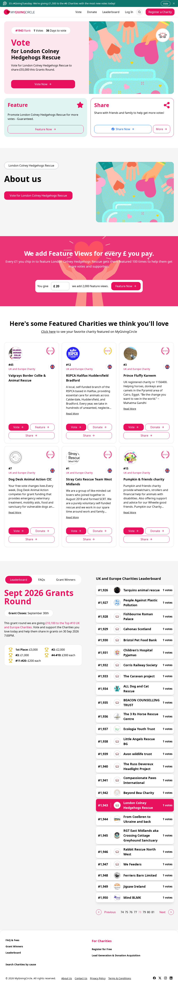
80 (148, 912)
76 (130, 912)
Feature (40, 427)
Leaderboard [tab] (18, 580)
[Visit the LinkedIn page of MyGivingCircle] (171, 978)
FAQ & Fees (12, 940)
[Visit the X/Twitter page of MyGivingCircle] (160, 978)
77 (135, 912)
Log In (129, 12)
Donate (92, 12)
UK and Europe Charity (22, 369)
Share (29, 435)
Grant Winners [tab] (65, 580)
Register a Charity (160, 12)
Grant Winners (14, 946)
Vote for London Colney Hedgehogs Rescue (38, 195)
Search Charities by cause (21, 964)
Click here (48, 331)
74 (122, 912)
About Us (66, 978)
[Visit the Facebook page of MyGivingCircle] (154, 978)
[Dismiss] (173, 3)
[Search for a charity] (139, 12)
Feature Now (123, 286)
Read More (72, 413)
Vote (165, 3)
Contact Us (81, 978)
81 (153, 912)
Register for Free (102, 949)
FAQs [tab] (41, 580)
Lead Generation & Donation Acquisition (116, 955)
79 (144, 912)
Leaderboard (110, 12)
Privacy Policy (98, 978)
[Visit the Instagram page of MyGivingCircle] (165, 978)
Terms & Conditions (119, 978)
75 (126, 912)
